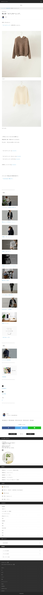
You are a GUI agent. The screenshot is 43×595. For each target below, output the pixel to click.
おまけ (2, 572)
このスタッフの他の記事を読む (12, 415)
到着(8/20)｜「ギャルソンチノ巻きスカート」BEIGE (10, 479)
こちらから (14, 150)
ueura (7, 413)
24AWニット (6, 420)
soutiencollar (12, 420)
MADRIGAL (4, 1)
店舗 (2, 579)
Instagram (4, 388)
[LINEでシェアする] (34, 428)
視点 (2, 574)
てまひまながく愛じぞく (8, 178)
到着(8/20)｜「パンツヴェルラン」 (7, 477)
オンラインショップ (4, 581)
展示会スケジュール (5, 516)
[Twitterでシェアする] (21, 428)
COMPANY (3, 586)
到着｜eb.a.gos (6, 486)
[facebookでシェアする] (8, 428)
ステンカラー (27, 420)
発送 (2, 525)
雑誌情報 (3, 506)
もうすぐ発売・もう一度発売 (6, 511)
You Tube (4, 393)
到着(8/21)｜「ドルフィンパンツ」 (7, 472)
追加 (2, 535)
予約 (2, 518)
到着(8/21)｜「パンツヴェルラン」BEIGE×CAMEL (10, 470)
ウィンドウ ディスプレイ (6, 513)
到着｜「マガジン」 (7, 499)
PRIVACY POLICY (4, 588)
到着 (2, 523)
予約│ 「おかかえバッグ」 (8, 496)
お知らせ (2, 567)
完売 (2, 530)
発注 (2, 532)
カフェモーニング (6, 25)
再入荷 (32, 420)
